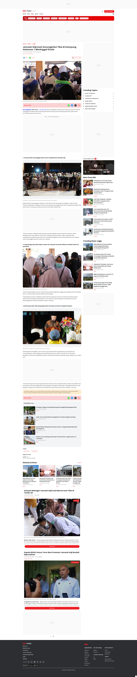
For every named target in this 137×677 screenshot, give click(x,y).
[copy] (79, 105)
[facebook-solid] (72, 105)
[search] (102, 11)
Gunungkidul (27, 109)
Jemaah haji (42, 109)
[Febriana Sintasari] (24, 457)
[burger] (113, 14)
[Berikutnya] (81, 541)
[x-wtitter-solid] (75, 105)
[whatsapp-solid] (69, 105)
